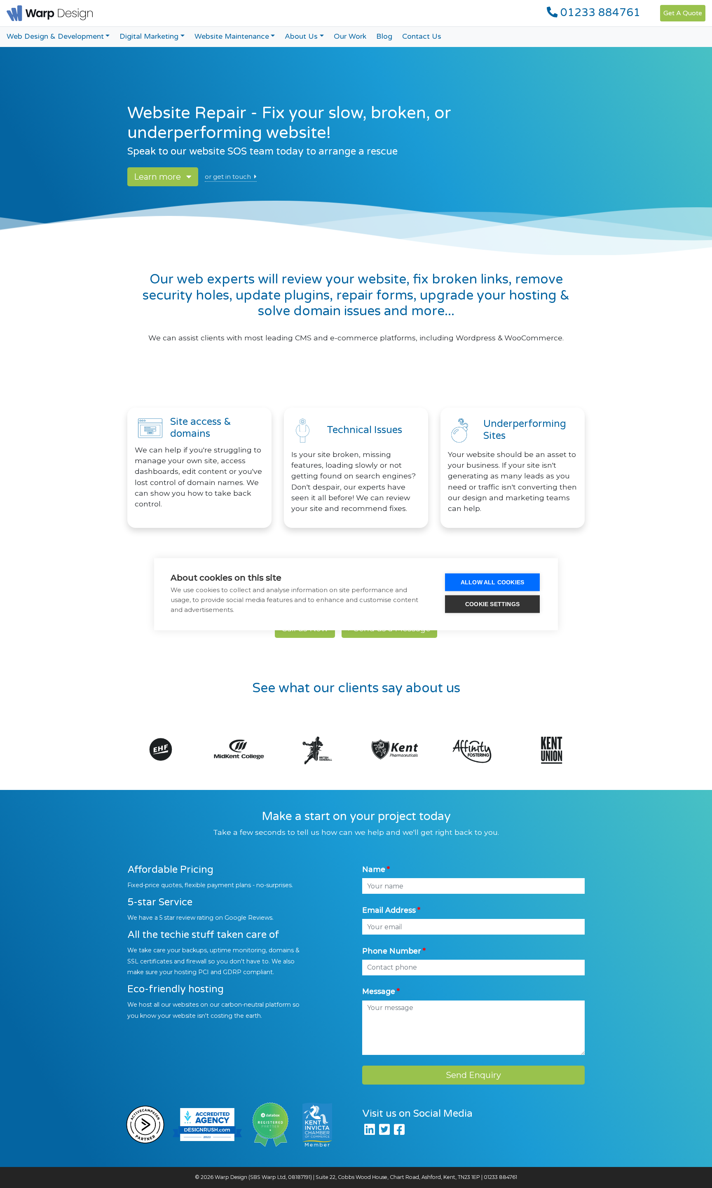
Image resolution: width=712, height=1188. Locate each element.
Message (378, 991)
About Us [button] (301, 36)
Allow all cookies (492, 582)
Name (373, 869)
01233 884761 (598, 12)
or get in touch (228, 176)
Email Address (389, 910)
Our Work (350, 36)
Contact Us (421, 36)
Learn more (158, 177)
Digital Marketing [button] (148, 36)
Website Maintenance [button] (231, 36)
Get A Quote (682, 13)
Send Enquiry (473, 1075)
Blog (384, 36)
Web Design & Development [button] (55, 36)
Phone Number (391, 951)
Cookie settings (492, 604)
